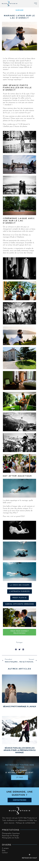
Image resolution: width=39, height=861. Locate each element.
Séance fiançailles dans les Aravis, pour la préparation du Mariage (19, 750)
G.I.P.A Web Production (26, 818)
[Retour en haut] (29, 855)
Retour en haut (29, 858)
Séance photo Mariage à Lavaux (19, 706)
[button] (16, 649)
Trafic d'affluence (8, 820)
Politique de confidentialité (25, 823)
